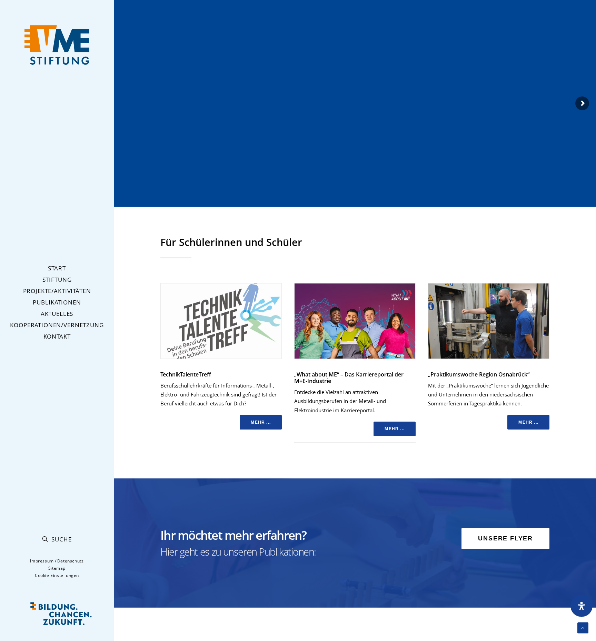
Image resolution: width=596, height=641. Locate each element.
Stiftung (57, 279)
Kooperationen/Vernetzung (56, 325)
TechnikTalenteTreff (185, 374)
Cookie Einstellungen (57, 575)
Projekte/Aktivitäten (57, 291)
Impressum (41, 561)
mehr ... (261, 422)
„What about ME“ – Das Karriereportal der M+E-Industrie (349, 378)
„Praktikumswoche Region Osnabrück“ (478, 374)
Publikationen (57, 302)
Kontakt (57, 336)
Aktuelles (57, 314)
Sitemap (57, 568)
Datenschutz (70, 561)
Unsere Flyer (505, 538)
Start (57, 268)
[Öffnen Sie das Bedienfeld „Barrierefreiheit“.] (581, 606)
